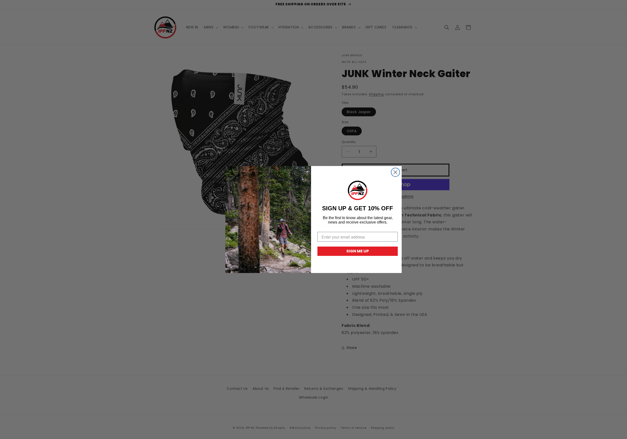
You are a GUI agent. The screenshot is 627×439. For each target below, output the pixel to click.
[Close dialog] (395, 172)
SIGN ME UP (357, 251)
